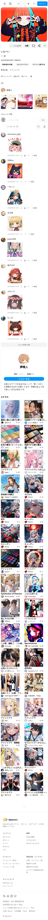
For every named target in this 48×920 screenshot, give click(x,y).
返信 (35, 155)
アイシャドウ (15, 70)
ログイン (42, 4)
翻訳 (2, 83)
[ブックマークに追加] (33, 45)
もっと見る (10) (24, 345)
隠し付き (12, 126)
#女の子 (17, 76)
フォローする (24, 379)
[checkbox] (8, 126)
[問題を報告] (28, 155)
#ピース (24, 76)
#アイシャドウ (6, 76)
